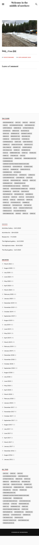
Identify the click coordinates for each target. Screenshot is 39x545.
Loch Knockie (25, 501)
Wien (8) (18, 213)
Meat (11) (32, 180)
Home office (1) (25, 169)
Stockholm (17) (15, 202)
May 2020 (7, 281)
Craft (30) (18, 141)
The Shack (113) (17, 205)
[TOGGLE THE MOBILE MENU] (3, 4)
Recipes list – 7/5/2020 (9, 237)
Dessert (27, 484)
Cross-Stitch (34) (17, 144)
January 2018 (8, 403)
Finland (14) (14, 155)
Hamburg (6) (14, 169)
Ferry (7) (5, 155)
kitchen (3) (17, 172)
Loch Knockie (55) (8, 177)
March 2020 (8, 290)
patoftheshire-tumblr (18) (19, 188)
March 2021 (8, 264)
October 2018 (8, 364)
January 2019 (8, 351)
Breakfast (15, 481)
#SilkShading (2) (8, 122)
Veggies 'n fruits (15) (25, 207)
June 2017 (7, 433)
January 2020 (8, 298)
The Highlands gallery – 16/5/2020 (13, 241)
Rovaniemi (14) (19, 194)
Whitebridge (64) (8, 213)
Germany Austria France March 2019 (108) (16, 163)
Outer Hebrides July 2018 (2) (11, 185)
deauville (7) (28, 144)
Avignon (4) (6, 130)
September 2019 (9, 316)
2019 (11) (32, 122)
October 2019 (8, 311)
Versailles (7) (7, 210)
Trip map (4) (27, 205)
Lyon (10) (6, 180)
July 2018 (7, 377)
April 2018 (7, 390)
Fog (15, 489)
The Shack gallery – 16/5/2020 (11, 250)
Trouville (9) (7, 207)
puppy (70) (16, 191)
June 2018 (7, 381)
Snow (6, 514)
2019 (20, 473)
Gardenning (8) (7, 161)
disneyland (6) (27, 147)
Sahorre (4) (29, 194)
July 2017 (7, 429)
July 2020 (7, 272)
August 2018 (8, 372)
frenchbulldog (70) (30, 158)
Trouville (19, 517)
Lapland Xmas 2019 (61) (10, 174)
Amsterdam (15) (29, 125)
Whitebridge (23, 520)
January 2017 (8, 446)
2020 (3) (5, 125)
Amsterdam (23, 476)
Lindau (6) (32, 174)
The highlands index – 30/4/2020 (12, 245)
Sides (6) (12, 199)
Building (26, 481)
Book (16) (6, 133)
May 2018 (7, 385)
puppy (25, 509)
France (23, 489)
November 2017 (9, 411)
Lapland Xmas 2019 (10, 501)
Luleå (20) (29, 177)
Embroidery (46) (15, 152)
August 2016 (8, 455)
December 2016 (9, 451)
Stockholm (16, 514)
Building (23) (26, 136)
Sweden (26, 514)
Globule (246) (28, 166)
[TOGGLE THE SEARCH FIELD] (36, 4)
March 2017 (8, 442)
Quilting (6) (25, 191)
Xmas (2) (32, 213)
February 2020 (8, 294)
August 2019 (8, 320)
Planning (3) (7, 191)
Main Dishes (24, 503)
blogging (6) (25, 130)
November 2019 (9, 307)
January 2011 (8, 459)
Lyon (14, 503)
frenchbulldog (9, 492)
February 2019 (8, 346)
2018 (12, 473)
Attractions (8, 478)
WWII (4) (25, 213)
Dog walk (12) (7, 150)
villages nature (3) (20, 210)
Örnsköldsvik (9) (20, 183)
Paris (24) (6, 188)
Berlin (19, 478)
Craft (6, 484)
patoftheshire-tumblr (11, 509)
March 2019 (8, 342)
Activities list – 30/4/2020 (10, 232)
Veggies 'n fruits (9, 520)
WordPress (24, 532)
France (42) (18, 158)
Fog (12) (22, 155)
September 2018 (9, 368)
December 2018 (9, 355)
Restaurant (7, 511)
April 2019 (7, 338)
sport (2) (6, 202)
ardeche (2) (17, 127)
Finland (7, 489)
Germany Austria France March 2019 (16, 495)
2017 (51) (18, 122)
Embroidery (19, 487)
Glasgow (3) (7, 166)
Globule (7, 498)
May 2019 (7, 333)
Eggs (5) (5, 152)
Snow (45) (29, 199)
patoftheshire (9, 57)
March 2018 (8, 394)
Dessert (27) (16, 147)
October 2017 (8, 416)
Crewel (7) (6, 144)
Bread (6, 481)
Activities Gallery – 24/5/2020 (11, 228)
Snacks (29, 511)
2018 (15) (25, 122)
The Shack (7, 517)
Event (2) (24, 152)
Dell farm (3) (7, 147)
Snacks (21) (21, 199)
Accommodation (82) (16, 125)
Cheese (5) (6, 139)
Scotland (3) (30, 197)
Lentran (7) (23, 174)
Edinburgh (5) (26, 150)
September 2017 (9, 420)
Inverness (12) (7, 172)
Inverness (18, 498)
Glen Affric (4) (17, 166)
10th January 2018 (24, 57)
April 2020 (7, 285)
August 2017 (8, 424)
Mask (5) (25, 180)
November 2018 (9, 359)
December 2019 (9, 303)
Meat (6, 506)
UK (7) (15, 207)
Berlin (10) (16, 130)
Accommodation (9, 476)
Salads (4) (6, 197)
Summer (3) (26, 202)
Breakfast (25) (15, 136)
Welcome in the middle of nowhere (19, 4)
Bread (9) (6, 136)
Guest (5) (6, 169)
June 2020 (7, 277)
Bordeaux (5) (15, 133)
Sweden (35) (6, 205)
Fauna (29, 487)
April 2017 (7, 438)
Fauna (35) (33, 152)
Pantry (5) (25, 185)
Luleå (6, 503)
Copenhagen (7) (8, 141)
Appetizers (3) (7, 127)
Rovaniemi (19, 511)
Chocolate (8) (15, 139)
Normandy (15, 506)
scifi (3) (21, 197)
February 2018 (8, 398)
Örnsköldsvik (8, 523)
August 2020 (8, 268)
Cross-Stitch (17, 484)
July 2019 (7, 324)
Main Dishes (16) (15, 180)
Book (27, 478)
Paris (25, 506)
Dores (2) (16, 150)
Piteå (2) (32, 188)
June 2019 (7, 329)
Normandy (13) (7, 183)
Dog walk (7, 487)
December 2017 (9, 407)
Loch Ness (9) (20, 177)
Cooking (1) (25, 139)
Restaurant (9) (7, 194)
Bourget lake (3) (26, 133)
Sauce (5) (14, 197)
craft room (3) (27, 141)
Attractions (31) (28, 127)
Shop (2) (5, 199)
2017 (5, 473)
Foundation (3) (8, 158)
